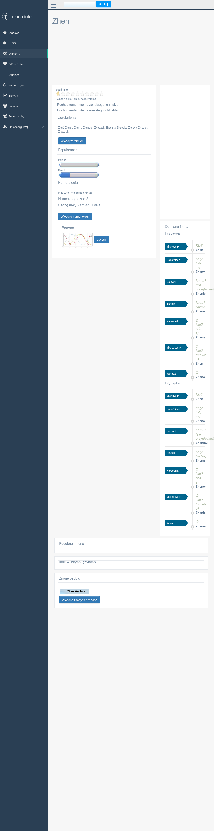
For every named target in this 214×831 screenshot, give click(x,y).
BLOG (12, 43)
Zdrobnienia (16, 64)
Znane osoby (16, 116)
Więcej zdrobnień (72, 141)
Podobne (14, 106)
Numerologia (16, 85)
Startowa (14, 33)
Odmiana (14, 75)
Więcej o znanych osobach (79, 600)
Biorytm (13, 95)
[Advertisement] (131, 56)
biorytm (102, 239)
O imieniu (14, 54)
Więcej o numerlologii (75, 216)
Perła (96, 204)
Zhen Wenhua (76, 591)
